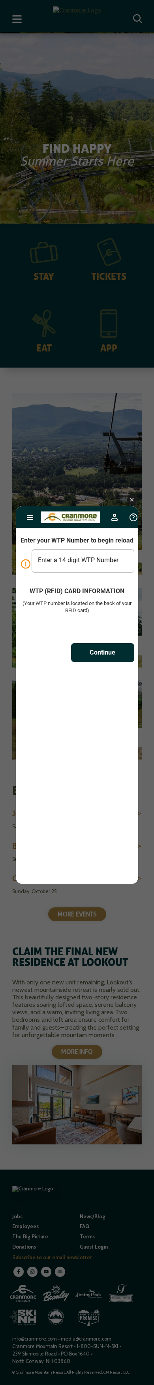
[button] (132, 500)
